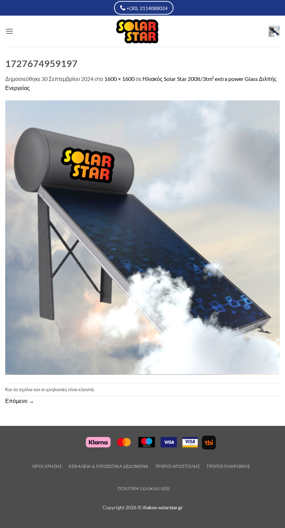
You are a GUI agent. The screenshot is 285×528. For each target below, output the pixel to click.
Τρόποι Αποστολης (177, 466)
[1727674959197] (142, 236)
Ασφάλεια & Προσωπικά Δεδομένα (108, 466)
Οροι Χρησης (47, 466)
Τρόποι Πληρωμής (228, 466)
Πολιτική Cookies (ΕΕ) (144, 488)
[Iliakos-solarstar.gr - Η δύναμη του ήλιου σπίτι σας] (142, 31)
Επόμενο (19, 400)
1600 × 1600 (119, 78)
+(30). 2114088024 (146, 8)
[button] (9, 31)
